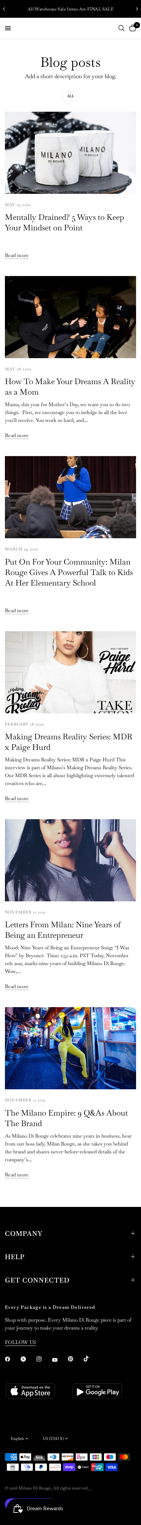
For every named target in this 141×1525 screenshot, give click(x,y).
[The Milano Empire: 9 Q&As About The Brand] (70, 1048)
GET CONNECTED (37, 1280)
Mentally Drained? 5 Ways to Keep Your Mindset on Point (64, 222)
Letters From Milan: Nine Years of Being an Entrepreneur (63, 929)
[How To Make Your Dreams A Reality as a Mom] (70, 317)
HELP (15, 1257)
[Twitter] (28, 1359)
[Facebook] (12, 1359)
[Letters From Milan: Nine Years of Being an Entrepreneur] (70, 860)
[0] (131, 28)
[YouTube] (59, 1359)
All (70, 96)
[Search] (121, 28)
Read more (17, 255)
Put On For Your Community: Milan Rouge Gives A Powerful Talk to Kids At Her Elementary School (69, 572)
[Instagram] (43, 1359)
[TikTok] (91, 1359)
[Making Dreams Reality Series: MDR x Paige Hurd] (70, 672)
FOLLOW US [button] (20, 1342)
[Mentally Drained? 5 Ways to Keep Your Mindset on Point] (70, 153)
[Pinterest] (75, 1359)
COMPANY (23, 1233)
